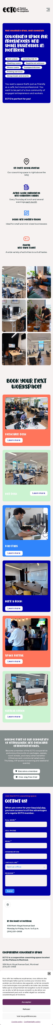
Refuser (26, 1009)
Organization (12, 852)
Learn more (13, 440)
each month (31, 202)
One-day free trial (28, 777)
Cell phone (10, 831)
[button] (49, 973)
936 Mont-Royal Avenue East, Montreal (20, 964)
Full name (10, 820)
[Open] (48, 9)
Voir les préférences (26, 1016)
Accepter (26, 1002)
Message (9, 873)
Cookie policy (17, 1022)
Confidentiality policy (32, 1022)
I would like (11, 862)
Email (7, 841)
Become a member (28, 771)
